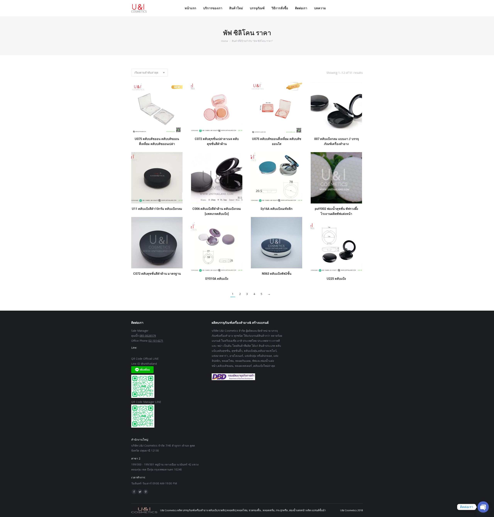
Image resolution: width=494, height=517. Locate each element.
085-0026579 (148, 335)
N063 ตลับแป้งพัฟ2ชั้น (276, 273)
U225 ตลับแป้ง (336, 279)
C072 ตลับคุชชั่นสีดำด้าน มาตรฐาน (157, 273)
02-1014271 (155, 340)
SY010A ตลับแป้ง (216, 279)
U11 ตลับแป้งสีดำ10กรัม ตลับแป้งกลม (157, 209)
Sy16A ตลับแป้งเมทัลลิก (277, 209)
